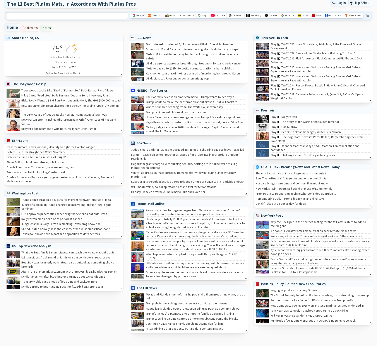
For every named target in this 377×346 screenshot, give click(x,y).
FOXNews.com (148, 143)
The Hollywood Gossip (29, 84)
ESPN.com (20, 140)
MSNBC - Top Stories (152, 90)
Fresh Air (267, 110)
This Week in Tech (274, 37)
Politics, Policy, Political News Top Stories (293, 284)
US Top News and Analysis (31, 246)
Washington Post (25, 193)
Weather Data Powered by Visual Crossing (64, 73)
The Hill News (147, 288)
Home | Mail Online (151, 203)
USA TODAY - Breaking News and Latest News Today (300, 167)
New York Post (272, 215)
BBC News (144, 37)
